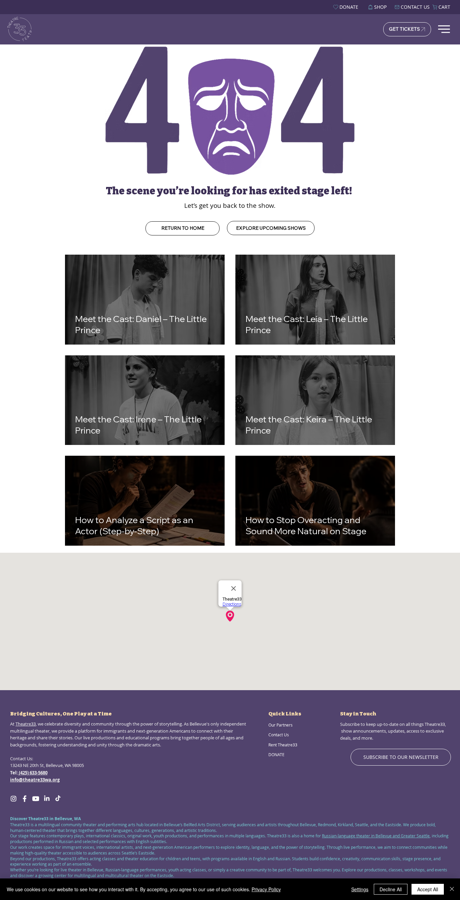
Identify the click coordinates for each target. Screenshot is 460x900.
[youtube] (35, 798)
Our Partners (280, 725)
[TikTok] (58, 798)
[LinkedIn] (46, 798)
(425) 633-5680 (32, 773)
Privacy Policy (266, 889)
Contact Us (278, 734)
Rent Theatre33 (282, 744)
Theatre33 (25, 724)
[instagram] (13, 798)
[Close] (452, 889)
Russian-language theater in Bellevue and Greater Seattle (376, 835)
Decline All (391, 889)
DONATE (276, 754)
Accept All (427, 889)
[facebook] (24, 798)
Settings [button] (359, 889)
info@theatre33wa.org (35, 780)
